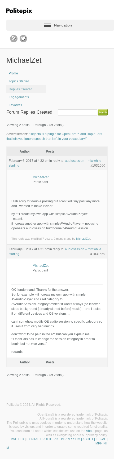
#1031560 (97, 165)
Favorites (15, 105)
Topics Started (19, 81)
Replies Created (20, 89)
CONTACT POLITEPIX (43, 439)
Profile (13, 73)
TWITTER (17, 439)
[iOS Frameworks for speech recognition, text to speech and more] (19, 11)
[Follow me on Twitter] (23, 38)
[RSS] (13, 38)
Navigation (63, 25)
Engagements (19, 97)
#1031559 (97, 254)
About (90, 431)
